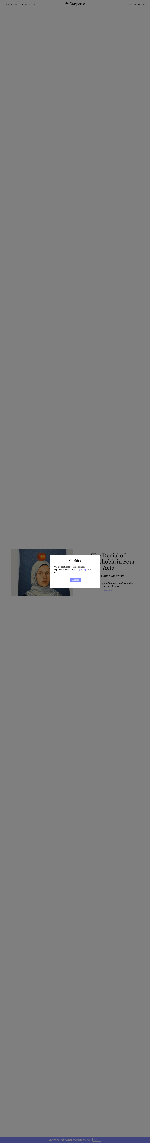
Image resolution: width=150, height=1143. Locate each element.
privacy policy (79, 569)
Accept (75, 580)
